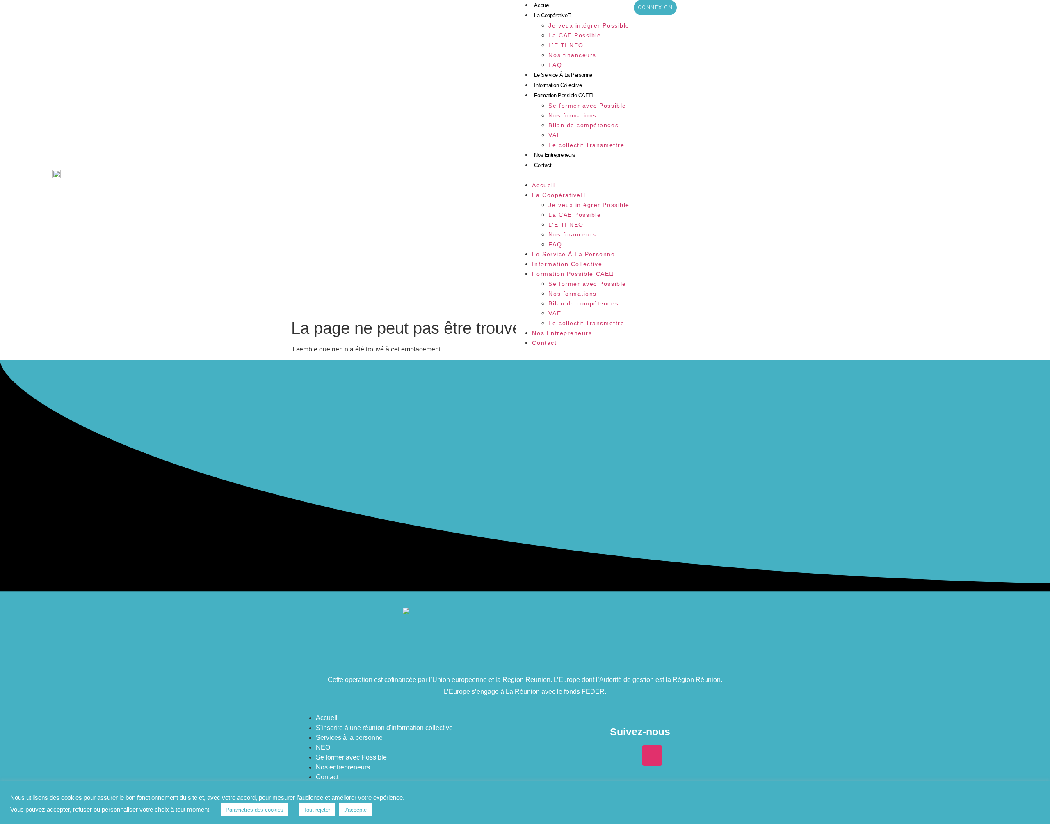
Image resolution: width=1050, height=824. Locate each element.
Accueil (542, 5)
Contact (542, 165)
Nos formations (572, 115)
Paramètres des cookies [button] (254, 810)
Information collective (558, 85)
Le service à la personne (563, 75)
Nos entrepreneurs (554, 155)
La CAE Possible (574, 35)
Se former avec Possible (587, 105)
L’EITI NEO (565, 45)
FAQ (555, 65)
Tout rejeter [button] (317, 810)
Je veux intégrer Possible (588, 25)
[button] (572, 175)
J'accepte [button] (355, 810)
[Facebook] (628, 755)
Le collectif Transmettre (586, 145)
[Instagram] (652, 755)
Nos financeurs (572, 55)
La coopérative (550, 15)
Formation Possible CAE (561, 95)
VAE (554, 135)
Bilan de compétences (583, 125)
